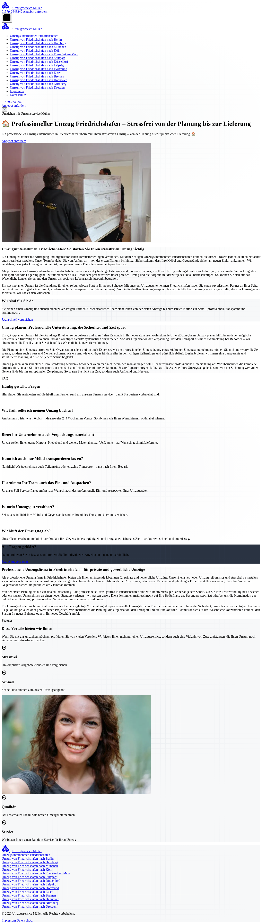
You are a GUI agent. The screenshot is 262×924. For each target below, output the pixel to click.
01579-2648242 (12, 11)
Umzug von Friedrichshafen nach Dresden (37, 87)
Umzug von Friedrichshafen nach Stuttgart (37, 58)
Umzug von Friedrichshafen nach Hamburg (38, 43)
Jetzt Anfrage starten (15, 561)
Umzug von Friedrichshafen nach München (38, 47)
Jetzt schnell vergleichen (17, 319)
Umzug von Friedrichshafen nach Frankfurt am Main (44, 54)
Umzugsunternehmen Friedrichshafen (34, 36)
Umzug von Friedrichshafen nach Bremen (37, 76)
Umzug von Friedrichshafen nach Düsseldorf (39, 61)
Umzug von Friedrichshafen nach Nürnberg (38, 83)
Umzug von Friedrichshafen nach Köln (35, 50)
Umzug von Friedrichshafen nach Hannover (38, 80)
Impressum (17, 91)
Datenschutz (18, 95)
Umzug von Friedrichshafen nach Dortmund (38, 69)
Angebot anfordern (35, 11)
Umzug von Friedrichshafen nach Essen (35, 72)
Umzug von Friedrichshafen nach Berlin (36, 39)
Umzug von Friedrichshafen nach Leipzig (37, 65)
